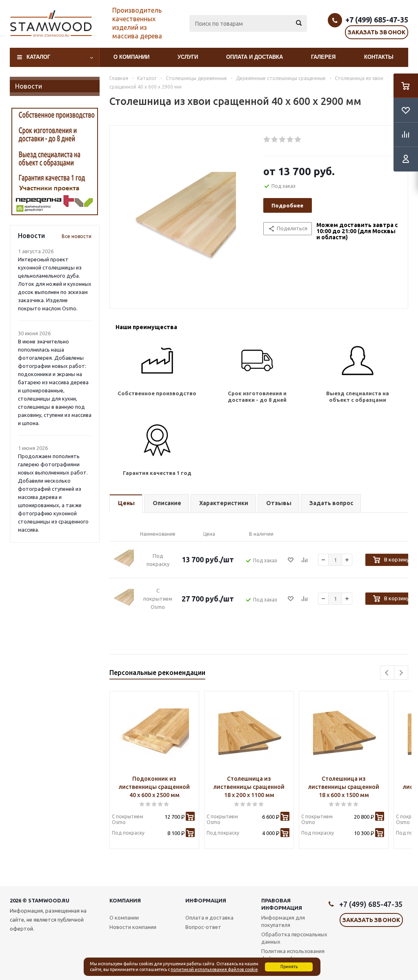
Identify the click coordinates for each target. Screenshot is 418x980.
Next (401, 672)
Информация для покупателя (283, 921)
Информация (205, 900)
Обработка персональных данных (294, 937)
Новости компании (132, 927)
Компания (125, 900)
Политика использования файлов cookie (293, 954)
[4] (290, 139)
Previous (387, 672)
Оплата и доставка (254, 57)
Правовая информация (281, 904)
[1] (267, 139)
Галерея (323, 57)
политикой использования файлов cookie (214, 969)
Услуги (188, 57)
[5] (298, 139)
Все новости (76, 236)
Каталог (38, 57)
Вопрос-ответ (203, 927)
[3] (283, 139)
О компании (131, 57)
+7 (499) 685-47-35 (376, 19)
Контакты (379, 57)
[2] (275, 139)
